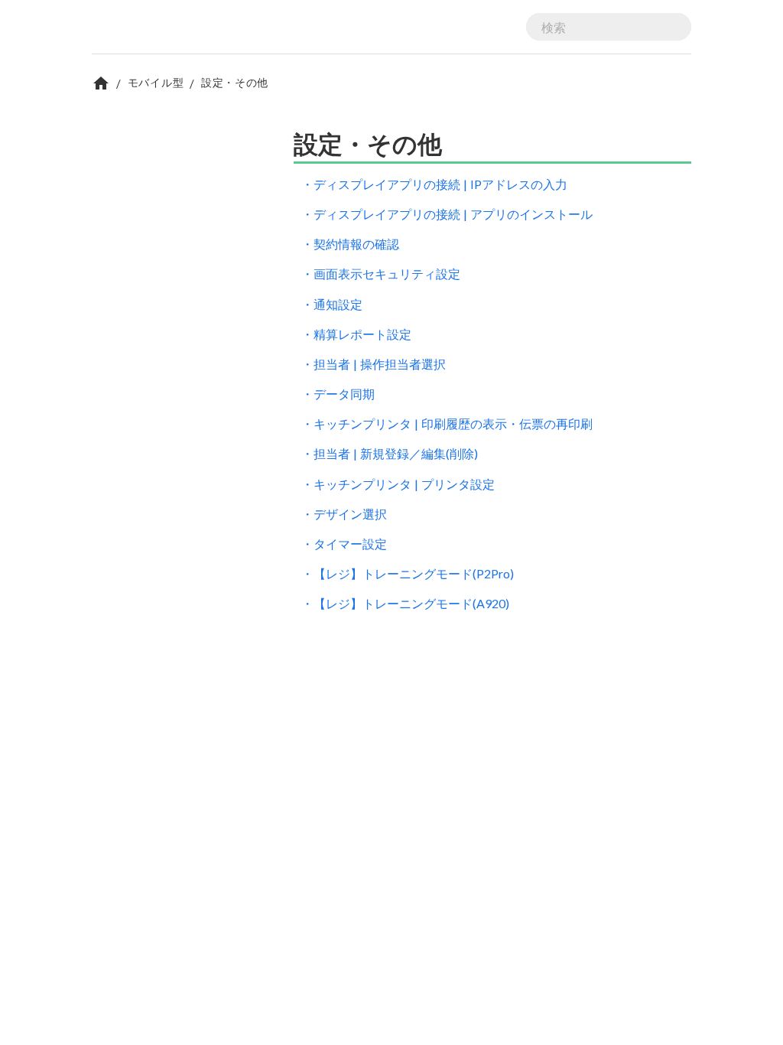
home (101, 83)
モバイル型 (156, 82)
